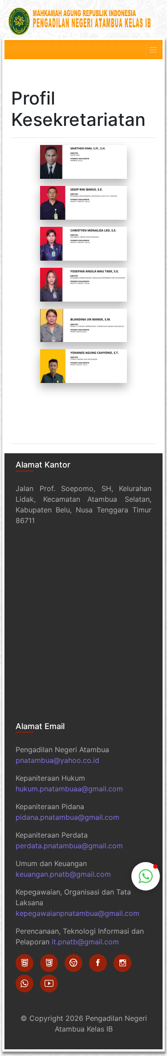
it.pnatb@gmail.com (85, 941)
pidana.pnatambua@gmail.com (67, 817)
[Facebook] (98, 963)
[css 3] (49, 963)
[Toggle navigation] (153, 49)
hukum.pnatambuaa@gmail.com (69, 788)
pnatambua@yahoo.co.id (57, 760)
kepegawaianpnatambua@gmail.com (77, 913)
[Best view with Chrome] (73, 963)
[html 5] (24, 963)
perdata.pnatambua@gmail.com (69, 845)
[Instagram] (122, 963)
